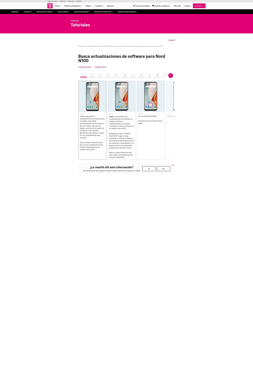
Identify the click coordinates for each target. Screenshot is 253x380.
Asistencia (14, 12)
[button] (28, 12)
